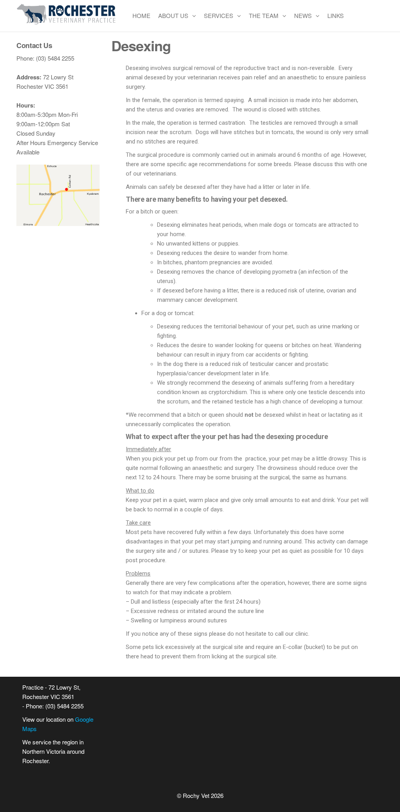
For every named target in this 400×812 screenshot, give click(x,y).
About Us (173, 15)
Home (141, 15)
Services (218, 15)
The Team (264, 15)
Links (335, 15)
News (303, 15)
